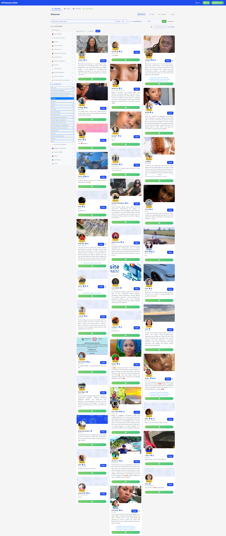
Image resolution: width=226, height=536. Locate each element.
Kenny (80, 140)
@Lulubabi (114, 328)
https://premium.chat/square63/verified (156, 176)
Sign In (197, 3)
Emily (79, 207)
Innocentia (115, 510)
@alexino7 (80, 432)
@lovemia (80, 318)
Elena (147, 252)
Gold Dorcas (115, 242)
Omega (147, 60)
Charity (80, 60)
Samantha (114, 88)
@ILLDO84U (114, 462)
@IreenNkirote (115, 53)
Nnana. (147, 378)
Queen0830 (82, 493)
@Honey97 (114, 137)
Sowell (147, 112)
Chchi (147, 209)
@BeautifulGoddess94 (150, 420)
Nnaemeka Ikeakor (84, 431)
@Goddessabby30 (149, 485)
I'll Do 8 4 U (115, 461)
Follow (97, 31)
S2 (146, 162)
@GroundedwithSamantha (118, 90)
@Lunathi (113, 512)
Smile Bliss (81, 243)
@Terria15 (147, 457)
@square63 (148, 163)
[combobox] (153, 21)
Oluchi (80, 286)
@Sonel (147, 114)
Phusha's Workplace (118, 203)
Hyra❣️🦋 (114, 51)
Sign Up (206, 3)
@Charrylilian (81, 61)
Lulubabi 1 (114, 327)
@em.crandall (148, 290)
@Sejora (113, 244)
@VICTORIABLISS (82, 245)
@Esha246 (80, 393)
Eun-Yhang (115, 411)
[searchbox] (156, 21)
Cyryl (146, 329)
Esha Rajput (82, 392)
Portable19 (115, 164)
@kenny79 (80, 141)
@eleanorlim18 (148, 253)
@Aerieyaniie (81, 178)
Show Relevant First (161, 27)
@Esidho (147, 61)
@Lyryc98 (147, 330)
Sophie (113, 364)
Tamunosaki (82, 362)
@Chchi (147, 211)
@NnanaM (147, 380)
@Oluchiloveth (81, 287)
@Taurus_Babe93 (82, 466)
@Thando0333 (115, 166)
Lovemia (81, 316)
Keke (146, 419)
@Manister (114, 289)
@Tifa (79, 208)
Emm (146, 288)
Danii (79, 465)
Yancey (80, 176)
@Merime (113, 365)
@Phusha (113, 205)
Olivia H (147, 455)
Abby (147, 484)
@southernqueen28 (83, 495)
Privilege (81, 108)
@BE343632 (81, 109)
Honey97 (114, 136)
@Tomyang (114, 413)
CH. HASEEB (115, 288)
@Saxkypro (80, 363)
